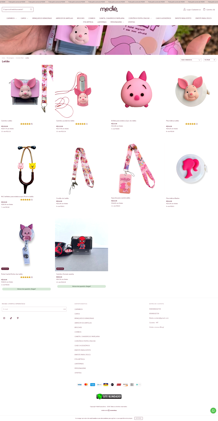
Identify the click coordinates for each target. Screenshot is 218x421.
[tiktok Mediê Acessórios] (11, 318)
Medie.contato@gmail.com (159, 318)
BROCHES (80, 18)
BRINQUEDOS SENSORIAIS (42, 18)
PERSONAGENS (116, 22)
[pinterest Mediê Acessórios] (18, 318)
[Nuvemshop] (109, 411)
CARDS (23, 18)
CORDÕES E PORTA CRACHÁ (139, 18)
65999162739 (154, 314)
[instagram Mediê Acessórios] (4, 318)
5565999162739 (155, 309)
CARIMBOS (11, 18)
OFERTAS (131, 22)
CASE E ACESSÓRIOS (163, 18)
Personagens (10, 58)
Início (3, 58)
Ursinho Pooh (20, 58)
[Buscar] (31, 9)
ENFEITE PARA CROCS (203, 18)
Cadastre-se (196, 10)
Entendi (138, 418)
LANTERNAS (101, 22)
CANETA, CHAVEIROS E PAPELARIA (111, 18)
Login (189, 10)
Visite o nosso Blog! (156, 327)
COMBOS (91, 18)
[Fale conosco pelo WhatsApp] (213, 410)
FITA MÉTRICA (88, 22)
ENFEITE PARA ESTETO (183, 18)
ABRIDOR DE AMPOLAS (64, 18)
